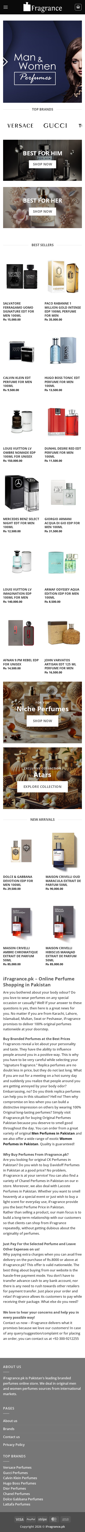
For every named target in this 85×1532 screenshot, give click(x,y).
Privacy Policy (14, 1444)
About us (10, 1421)
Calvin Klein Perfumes (20, 1478)
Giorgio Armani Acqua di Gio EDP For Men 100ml (62, 523)
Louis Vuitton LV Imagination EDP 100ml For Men (17, 593)
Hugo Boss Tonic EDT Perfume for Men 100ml (62, 382)
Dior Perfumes (14, 1488)
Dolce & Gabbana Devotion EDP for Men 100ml (18, 881)
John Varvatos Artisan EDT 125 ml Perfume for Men (60, 664)
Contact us (11, 1437)
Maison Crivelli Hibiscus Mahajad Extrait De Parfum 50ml (61, 954)
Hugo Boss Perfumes (19, 1483)
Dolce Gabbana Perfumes (23, 1499)
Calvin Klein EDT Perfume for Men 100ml (17, 382)
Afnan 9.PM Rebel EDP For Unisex (21, 662)
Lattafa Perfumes (16, 1504)
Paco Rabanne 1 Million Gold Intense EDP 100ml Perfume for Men (63, 309)
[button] (5, 7)
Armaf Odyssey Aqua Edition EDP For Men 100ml (62, 593)
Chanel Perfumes (16, 1494)
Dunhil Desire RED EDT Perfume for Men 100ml (63, 452)
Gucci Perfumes (15, 1473)
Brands (8, 1429)
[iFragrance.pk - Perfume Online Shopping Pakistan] (42, 7)
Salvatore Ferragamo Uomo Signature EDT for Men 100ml (18, 309)
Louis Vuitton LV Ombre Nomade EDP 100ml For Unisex (19, 452)
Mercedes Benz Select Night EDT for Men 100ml (21, 523)
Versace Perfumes (17, 1467)
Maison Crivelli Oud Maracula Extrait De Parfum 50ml (63, 881)
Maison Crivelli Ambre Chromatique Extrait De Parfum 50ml (20, 954)
